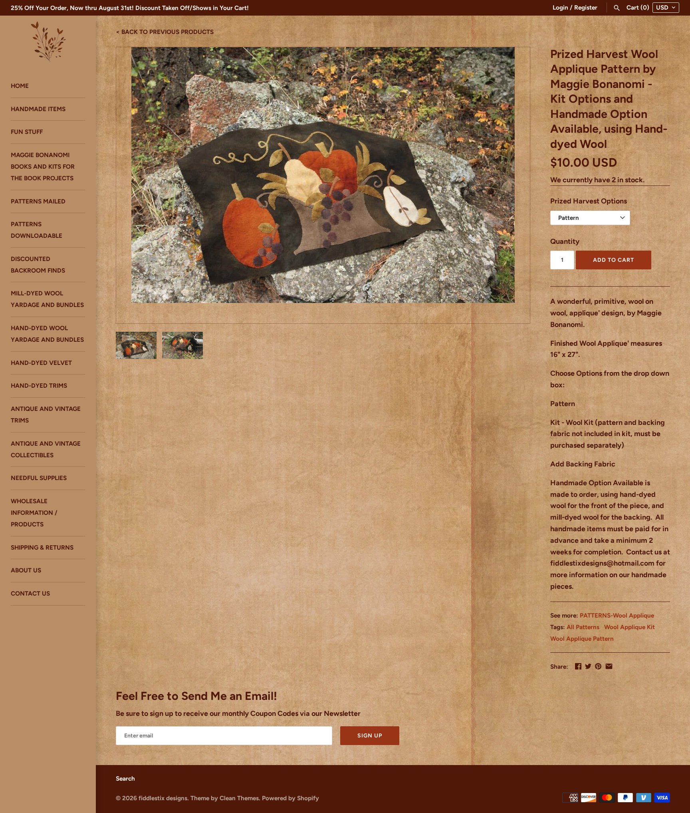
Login (560, 7)
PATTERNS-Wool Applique (617, 615)
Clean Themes (239, 798)
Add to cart (613, 260)
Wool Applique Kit (629, 627)
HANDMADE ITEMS (38, 109)
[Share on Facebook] (578, 666)
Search (125, 778)
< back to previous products (165, 31)
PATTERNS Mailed (38, 201)
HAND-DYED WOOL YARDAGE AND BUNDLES (47, 333)
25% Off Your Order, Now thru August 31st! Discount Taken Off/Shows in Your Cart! (130, 8)
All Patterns (583, 627)
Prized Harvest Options (588, 201)
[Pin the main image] (598, 666)
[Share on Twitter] (588, 666)
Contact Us (30, 594)
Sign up (369, 735)
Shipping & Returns (42, 547)
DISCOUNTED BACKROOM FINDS (38, 264)
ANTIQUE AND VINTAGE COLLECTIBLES (46, 449)
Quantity (564, 241)
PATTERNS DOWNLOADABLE (36, 230)
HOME (20, 86)
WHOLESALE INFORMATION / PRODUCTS (34, 513)
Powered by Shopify (290, 798)
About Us (26, 570)
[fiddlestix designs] (48, 41)
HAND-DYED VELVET (41, 363)
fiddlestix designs (163, 798)
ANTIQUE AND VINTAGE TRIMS (46, 414)
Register (585, 7)
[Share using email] (609, 666)
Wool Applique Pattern (582, 638)
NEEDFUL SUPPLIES (39, 478)
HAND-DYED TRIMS (39, 386)
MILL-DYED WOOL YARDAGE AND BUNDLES (47, 299)
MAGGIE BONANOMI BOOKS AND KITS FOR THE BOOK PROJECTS (43, 166)
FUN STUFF (27, 132)
